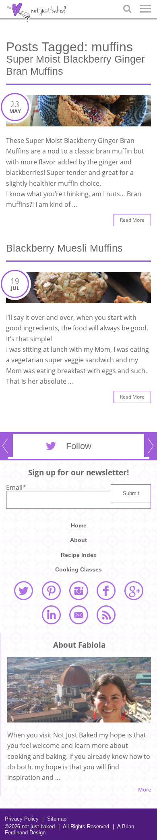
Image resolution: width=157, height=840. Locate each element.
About (78, 540)
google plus (134, 590)
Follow (78, 446)
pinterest (51, 590)
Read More (132, 219)
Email (16, 487)
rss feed (106, 615)
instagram (78, 590)
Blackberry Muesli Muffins (64, 248)
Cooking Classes (78, 569)
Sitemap (54, 819)
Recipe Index (79, 555)
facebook (106, 590)
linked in (51, 615)
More (144, 789)
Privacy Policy (22, 819)
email (78, 615)
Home (79, 525)
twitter (23, 590)
